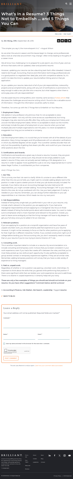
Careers (35, 458)
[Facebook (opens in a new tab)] (54, 455)
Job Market (27, 290)
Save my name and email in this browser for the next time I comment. (28, 343)
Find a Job (58, 34)
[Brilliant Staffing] (11, 4)
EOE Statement (67, 476)
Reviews (27, 469)
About (34, 455)
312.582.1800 (5, 468)
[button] (67, 4)
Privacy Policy (57, 476)
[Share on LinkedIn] (58, 40)
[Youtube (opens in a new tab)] (69, 455)
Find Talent (67, 34)
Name (5, 334)
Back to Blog (9, 296)
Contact (43, 462)
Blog (42, 458)
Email (40, 334)
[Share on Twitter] (66, 40)
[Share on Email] (69, 40)
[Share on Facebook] (62, 40)
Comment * (6, 318)
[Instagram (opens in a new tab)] (64, 455)
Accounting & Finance (12, 290)
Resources (27, 465)
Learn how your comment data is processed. (49, 365)
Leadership (47, 290)
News (42, 455)
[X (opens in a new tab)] (59, 455)
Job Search (37, 290)
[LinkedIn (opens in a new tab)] (49, 455)
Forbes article (60, 98)
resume (63, 290)
